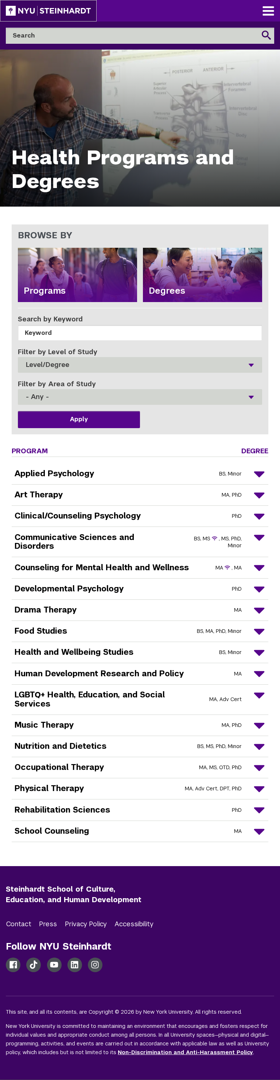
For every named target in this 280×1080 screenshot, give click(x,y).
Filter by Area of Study (57, 384)
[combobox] (140, 365)
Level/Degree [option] (47, 365)
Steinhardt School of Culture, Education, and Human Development (73, 894)
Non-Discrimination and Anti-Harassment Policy (185, 1052)
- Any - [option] (37, 397)
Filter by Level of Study (57, 352)
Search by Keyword (50, 319)
